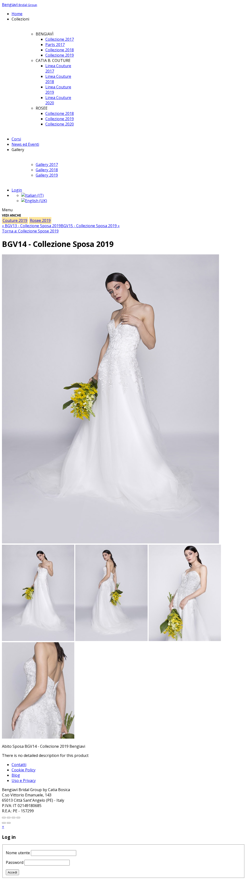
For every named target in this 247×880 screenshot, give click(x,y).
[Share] (13, 817)
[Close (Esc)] (18, 817)
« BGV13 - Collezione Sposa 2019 (31, 225)
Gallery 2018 (47, 169)
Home (17, 13)
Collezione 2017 (59, 39)
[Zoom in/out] (9, 817)
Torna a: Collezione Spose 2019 (30, 231)
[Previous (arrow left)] (4, 823)
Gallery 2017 (47, 164)
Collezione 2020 (59, 124)
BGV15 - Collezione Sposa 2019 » (90, 225)
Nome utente (18, 852)
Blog (16, 775)
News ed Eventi (25, 144)
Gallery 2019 (47, 175)
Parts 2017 (55, 44)
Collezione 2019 (59, 55)
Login (17, 190)
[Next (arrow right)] (9, 823)
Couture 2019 (15, 220)
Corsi (16, 139)
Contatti (19, 764)
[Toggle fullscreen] (4, 817)
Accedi (12, 872)
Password (14, 862)
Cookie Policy (23, 770)
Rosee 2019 (40, 220)
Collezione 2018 (59, 50)
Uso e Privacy (24, 780)
